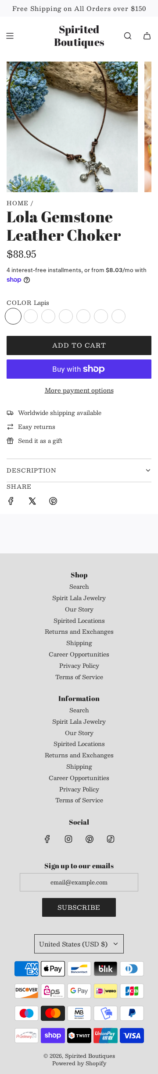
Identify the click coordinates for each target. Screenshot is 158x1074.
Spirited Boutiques (79, 35)
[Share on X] (32, 502)
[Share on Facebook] (11, 502)
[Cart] (147, 35)
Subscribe (79, 907)
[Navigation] (9, 35)
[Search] (127, 35)
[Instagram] (68, 839)
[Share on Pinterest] (53, 502)
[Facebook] (47, 839)
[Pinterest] (89, 839)
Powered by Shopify (79, 1063)
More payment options (79, 390)
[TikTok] (110, 839)
